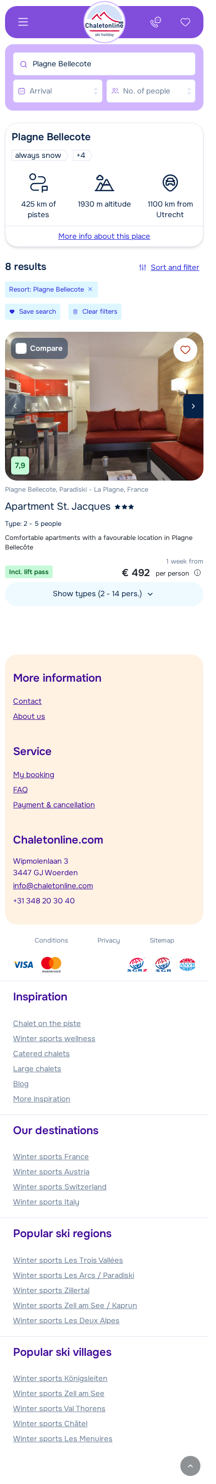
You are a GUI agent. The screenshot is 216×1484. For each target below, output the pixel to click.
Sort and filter (175, 267)
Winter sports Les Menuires (63, 1439)
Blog (21, 1084)
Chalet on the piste (47, 1023)
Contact (27, 701)
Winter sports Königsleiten (60, 1378)
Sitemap (162, 940)
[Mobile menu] (23, 22)
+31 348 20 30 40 (44, 901)
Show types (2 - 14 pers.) (98, 594)
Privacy (108, 940)
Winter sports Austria (51, 1172)
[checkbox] (39, 348)
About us (29, 716)
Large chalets (37, 1069)
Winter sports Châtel (50, 1424)
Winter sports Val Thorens (59, 1409)
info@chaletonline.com (53, 886)
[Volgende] (193, 406)
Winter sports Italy (46, 1202)
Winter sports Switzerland (59, 1187)
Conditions (51, 940)
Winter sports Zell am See (58, 1393)
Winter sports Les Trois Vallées (68, 1260)
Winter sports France (51, 1157)
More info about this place (104, 236)
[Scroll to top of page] (190, 1466)
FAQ (20, 790)
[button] (104, 185)
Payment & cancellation (54, 805)
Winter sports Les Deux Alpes (66, 1321)
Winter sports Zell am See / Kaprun (75, 1306)
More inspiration (41, 1099)
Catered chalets (41, 1054)
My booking (33, 775)
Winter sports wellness (54, 1039)
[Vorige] (15, 406)
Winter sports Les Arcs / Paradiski (73, 1275)
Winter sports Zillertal (51, 1290)
